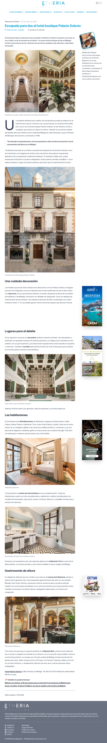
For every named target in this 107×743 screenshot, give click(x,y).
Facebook (10, 730)
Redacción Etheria (12, 21)
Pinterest (10, 732)
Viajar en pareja (45, 12)
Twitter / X (10, 727)
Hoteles (21, 30)
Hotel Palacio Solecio (13, 671)
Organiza (80, 12)
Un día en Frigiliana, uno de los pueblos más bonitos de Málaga (41, 686)
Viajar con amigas (15, 12)
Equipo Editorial (27, 727)
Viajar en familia (31, 12)
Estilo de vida (69, 12)
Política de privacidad (29, 732)
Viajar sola (58, 12)
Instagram (10, 725)
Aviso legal (25, 725)
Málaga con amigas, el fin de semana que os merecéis (26, 683)
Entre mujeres (91, 12)
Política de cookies (28, 730)
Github (9, 734)
